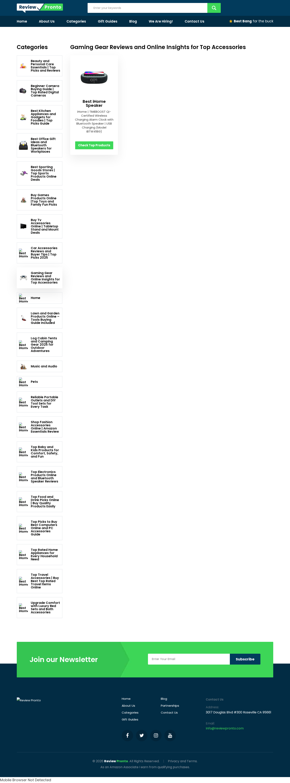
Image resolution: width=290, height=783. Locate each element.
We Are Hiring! (161, 21)
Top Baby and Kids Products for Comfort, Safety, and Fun (45, 452)
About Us (47, 21)
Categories (76, 21)
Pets (34, 381)
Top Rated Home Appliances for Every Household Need (44, 555)
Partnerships (170, 706)
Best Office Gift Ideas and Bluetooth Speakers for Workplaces (43, 145)
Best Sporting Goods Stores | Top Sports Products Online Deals (43, 173)
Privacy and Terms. (182, 761)
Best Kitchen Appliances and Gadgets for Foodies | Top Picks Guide (43, 117)
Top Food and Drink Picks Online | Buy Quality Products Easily (45, 502)
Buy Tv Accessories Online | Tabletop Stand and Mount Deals (45, 226)
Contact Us (194, 21)
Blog (133, 21)
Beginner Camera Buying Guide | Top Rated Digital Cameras (45, 91)
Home (22, 21)
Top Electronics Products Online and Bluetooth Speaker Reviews (44, 477)
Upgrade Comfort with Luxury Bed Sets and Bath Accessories (45, 607)
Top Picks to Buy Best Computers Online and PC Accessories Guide (44, 528)
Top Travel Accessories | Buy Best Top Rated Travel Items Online (45, 581)
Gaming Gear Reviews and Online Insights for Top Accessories (45, 278)
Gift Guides (107, 21)
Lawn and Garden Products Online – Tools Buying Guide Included (45, 318)
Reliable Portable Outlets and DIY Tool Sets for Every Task (44, 402)
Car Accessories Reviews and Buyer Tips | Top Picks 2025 (44, 253)
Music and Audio (44, 366)
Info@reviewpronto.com (225, 728)
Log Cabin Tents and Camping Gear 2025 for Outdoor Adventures (44, 344)
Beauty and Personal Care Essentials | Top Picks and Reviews (45, 66)
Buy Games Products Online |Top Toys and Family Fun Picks (44, 200)
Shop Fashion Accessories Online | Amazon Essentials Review (45, 427)
